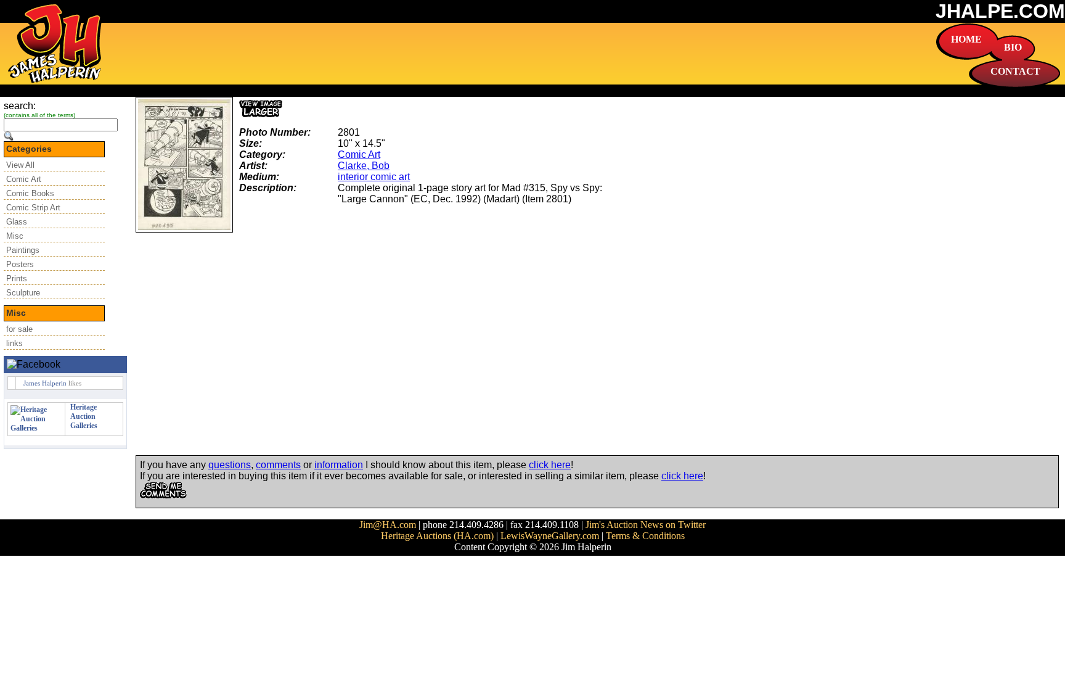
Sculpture (23, 292)
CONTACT (1015, 71)
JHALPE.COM (1000, 11)
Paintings (22, 250)
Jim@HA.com (387, 524)
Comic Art (23, 179)
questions (229, 465)
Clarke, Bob (364, 165)
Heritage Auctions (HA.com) (437, 535)
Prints (16, 278)
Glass (16, 221)
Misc (14, 236)
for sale (19, 329)
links (14, 343)
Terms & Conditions (645, 535)
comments (278, 465)
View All (20, 165)
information (338, 465)
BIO (1013, 47)
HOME (966, 39)
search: (20, 106)
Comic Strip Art (33, 207)
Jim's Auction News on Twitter (646, 524)
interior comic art (374, 176)
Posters (20, 264)
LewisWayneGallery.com (549, 535)
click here (550, 465)
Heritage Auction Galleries (83, 416)
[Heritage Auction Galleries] (36, 428)
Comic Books (30, 193)
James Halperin (45, 383)
